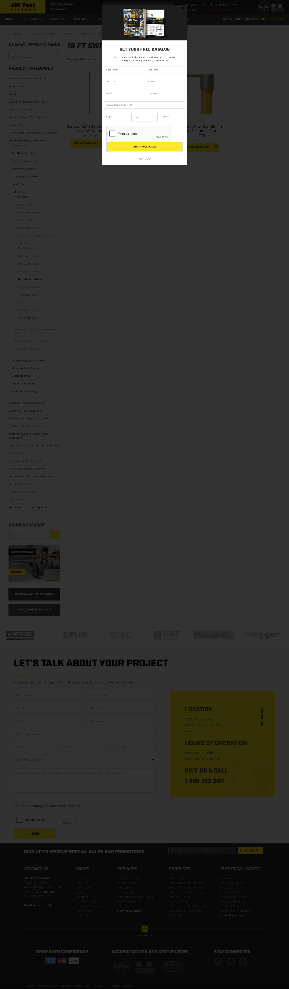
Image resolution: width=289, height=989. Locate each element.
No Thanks (144, 159)
